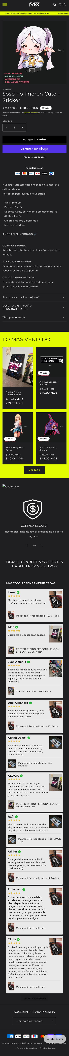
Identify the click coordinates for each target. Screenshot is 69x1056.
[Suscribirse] (52, 1021)
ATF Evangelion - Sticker (49, 383)
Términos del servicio (27, 1048)
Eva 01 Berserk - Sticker (48, 448)
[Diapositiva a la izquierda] (27, 545)
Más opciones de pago (34, 157)
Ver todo (34, 469)
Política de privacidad (56, 1043)
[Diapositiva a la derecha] (42, 545)
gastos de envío (31, 112)
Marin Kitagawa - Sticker (15, 448)
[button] (34, 297)
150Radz (15, 1043)
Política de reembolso (32, 1043)
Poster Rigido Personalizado (13, 393)
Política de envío (48, 1048)
